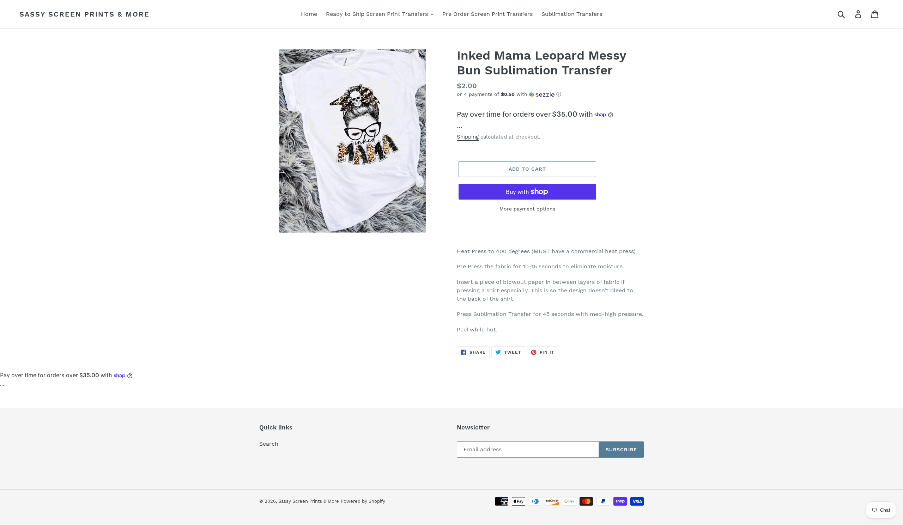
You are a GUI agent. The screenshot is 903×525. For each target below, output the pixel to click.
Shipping (468, 137)
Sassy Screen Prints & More (84, 14)
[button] (550, 94)
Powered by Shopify (363, 501)
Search (268, 443)
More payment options (527, 209)
